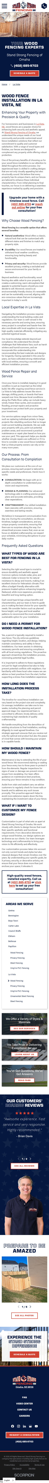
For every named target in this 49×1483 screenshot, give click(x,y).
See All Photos (24, 1315)
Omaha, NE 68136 (24, 1387)
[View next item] (30, 1159)
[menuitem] (25, 910)
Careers (24, 1415)
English (7, 1480)
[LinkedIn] (24, 1426)
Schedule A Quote (25, 1354)
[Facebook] (12, 1426)
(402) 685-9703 (26, 65)
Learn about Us (24, 1054)
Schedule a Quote (25, 73)
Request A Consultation (24, 1434)
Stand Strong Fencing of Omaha (19, 132)
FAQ (24, 1397)
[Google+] (30, 1426)
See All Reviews (24, 1165)
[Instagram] (18, 1426)
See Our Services (24, 1028)
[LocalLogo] (24, 6)
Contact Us (24, 1409)
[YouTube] (36, 1426)
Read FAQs (24, 1080)
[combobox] (9, 1480)
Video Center (24, 1403)
